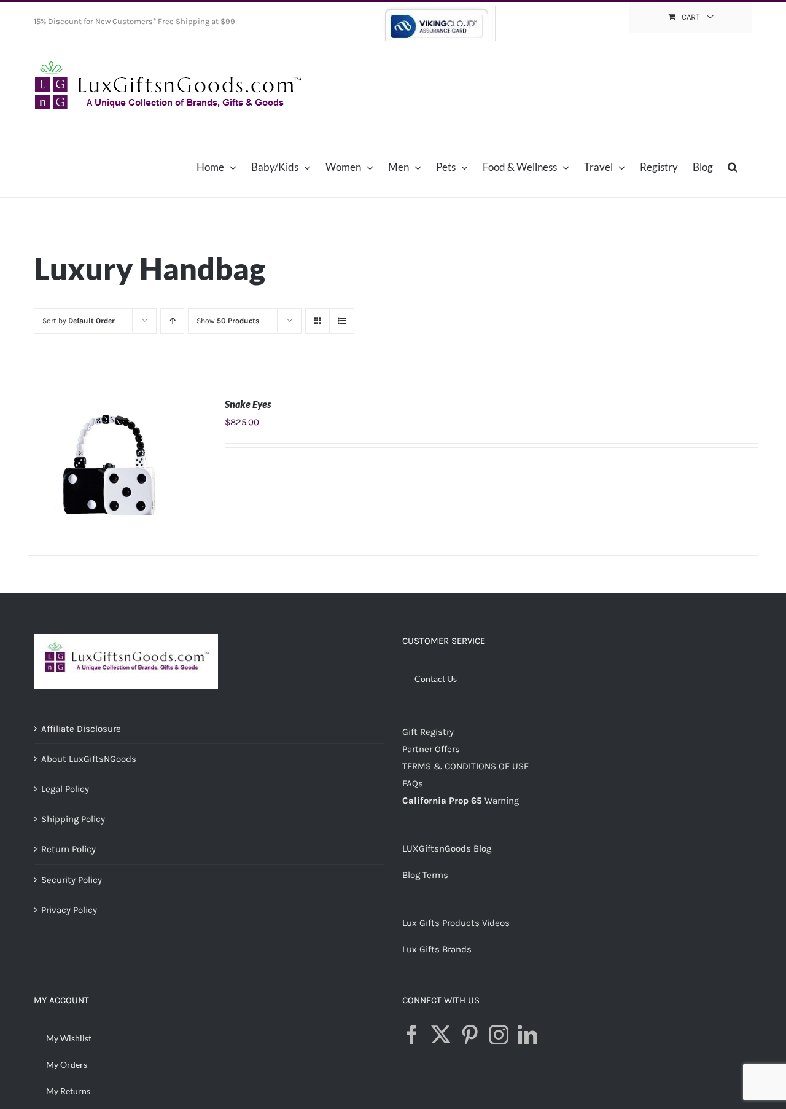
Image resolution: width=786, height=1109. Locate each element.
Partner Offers (431, 748)
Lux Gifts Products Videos (456, 922)
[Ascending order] (172, 321)
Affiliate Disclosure (81, 728)
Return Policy (68, 849)
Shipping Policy (73, 819)
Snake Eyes (248, 404)
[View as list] (342, 321)
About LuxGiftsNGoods (88, 758)
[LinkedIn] (527, 1034)
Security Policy (71, 879)
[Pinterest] (470, 1034)
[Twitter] (441, 1034)
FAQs (412, 783)
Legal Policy (65, 788)
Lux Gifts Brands (437, 949)
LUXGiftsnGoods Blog (446, 848)
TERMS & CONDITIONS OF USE (465, 766)
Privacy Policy (69, 909)
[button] (732, 166)
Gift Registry (428, 731)
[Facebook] (412, 1034)
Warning (501, 800)
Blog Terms (425, 874)
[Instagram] (498, 1034)
